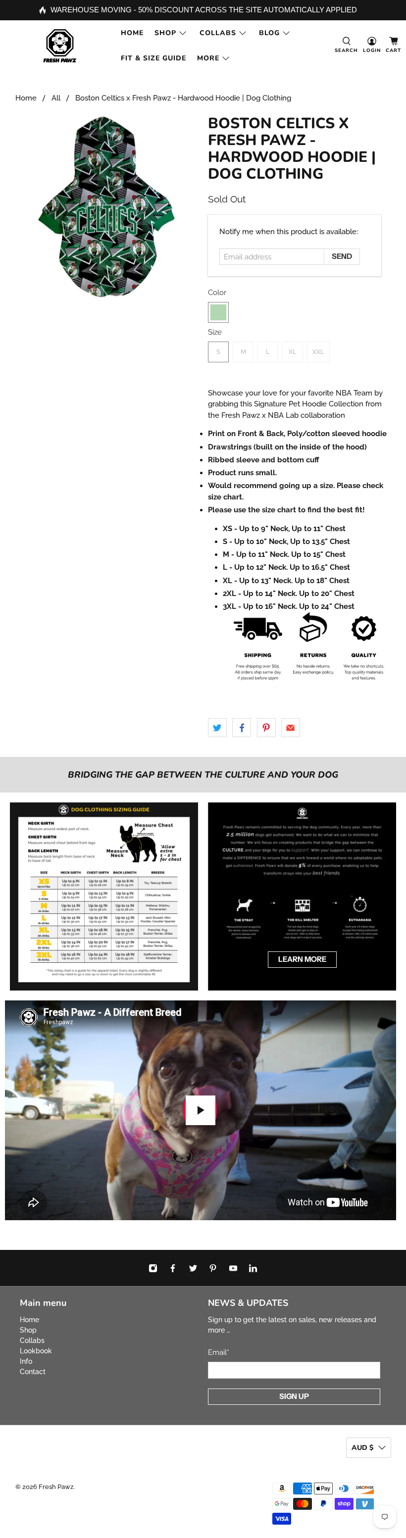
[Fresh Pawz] (59, 45)
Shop (165, 33)
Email (218, 1352)
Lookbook (36, 1351)
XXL (318, 351)
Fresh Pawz (56, 1486)
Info (26, 1361)
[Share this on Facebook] (241, 727)
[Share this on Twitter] (217, 727)
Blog (269, 33)
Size (215, 332)
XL (293, 351)
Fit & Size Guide (153, 58)
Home (132, 33)
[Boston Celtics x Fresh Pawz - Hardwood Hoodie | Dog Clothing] (107, 206)
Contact (33, 1372)
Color (217, 292)
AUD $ (362, 1447)
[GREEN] (218, 312)
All (55, 98)
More (208, 58)
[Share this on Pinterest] (266, 727)
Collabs (218, 33)
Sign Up (294, 1396)
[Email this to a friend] (290, 727)
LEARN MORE (302, 959)
